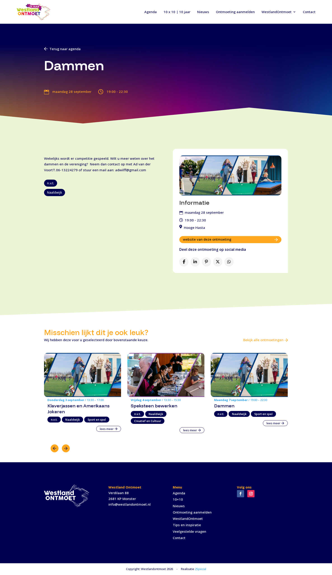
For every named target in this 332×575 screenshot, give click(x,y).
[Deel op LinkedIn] (195, 261)
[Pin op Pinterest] (206, 261)
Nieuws (203, 11)
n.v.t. (50, 183)
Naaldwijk (54, 192)
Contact (309, 11)
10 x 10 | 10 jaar (177, 11)
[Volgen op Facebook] (240, 493)
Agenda (150, 11)
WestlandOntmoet (277, 11)
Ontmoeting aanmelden (235, 11)
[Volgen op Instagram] (251, 493)
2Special (200, 569)
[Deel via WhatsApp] (229, 261)
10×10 (178, 499)
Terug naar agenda (65, 49)
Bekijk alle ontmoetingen (263, 340)
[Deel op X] (217, 261)
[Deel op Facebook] (183, 261)
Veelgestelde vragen (189, 531)
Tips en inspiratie (187, 525)
